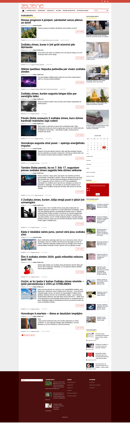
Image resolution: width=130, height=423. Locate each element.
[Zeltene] (23, 10)
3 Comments (49, 64)
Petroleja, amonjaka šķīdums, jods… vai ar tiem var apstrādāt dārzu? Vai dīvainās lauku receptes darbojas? (55, 385)
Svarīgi (40, 40)
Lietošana (91, 382)
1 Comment (44, 113)
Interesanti (41, 10)
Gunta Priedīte (37, 25)
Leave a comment (65, 40)
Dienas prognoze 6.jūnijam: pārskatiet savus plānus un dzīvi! (52, 21)
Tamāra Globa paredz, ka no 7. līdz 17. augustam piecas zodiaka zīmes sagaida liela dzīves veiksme (51, 169)
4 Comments (63, 89)
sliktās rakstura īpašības (52, 89)
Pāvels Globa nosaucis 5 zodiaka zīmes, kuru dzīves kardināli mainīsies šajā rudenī (52, 119)
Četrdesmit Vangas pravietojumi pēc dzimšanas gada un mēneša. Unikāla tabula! (102, 336)
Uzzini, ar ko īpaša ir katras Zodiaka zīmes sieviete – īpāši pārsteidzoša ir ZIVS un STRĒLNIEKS (52, 283)
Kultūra (58, 10)
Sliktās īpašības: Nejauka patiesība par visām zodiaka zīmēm (53, 70)
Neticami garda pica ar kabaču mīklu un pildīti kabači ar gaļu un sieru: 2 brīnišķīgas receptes (55, 396)
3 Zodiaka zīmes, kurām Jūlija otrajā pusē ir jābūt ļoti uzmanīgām (52, 201)
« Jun (87, 153)
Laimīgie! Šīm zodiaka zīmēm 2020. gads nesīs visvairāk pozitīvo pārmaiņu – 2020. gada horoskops (101, 356)
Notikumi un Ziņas (82, 10)
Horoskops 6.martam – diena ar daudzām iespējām (51, 313)
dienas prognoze (49, 40)
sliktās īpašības (43, 89)
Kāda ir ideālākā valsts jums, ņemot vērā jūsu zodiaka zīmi (53, 233)
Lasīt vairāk (80, 31)
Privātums (91, 387)
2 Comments (44, 277)
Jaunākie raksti (31, 10)
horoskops (56, 40)
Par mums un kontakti (94, 385)
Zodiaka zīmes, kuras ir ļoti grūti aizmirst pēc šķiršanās (48, 46)
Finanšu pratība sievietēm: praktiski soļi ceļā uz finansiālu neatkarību (54, 407)
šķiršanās (42, 64)
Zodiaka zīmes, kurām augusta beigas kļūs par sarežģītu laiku (49, 95)
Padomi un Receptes (69, 10)
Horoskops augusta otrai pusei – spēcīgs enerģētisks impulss (53, 144)
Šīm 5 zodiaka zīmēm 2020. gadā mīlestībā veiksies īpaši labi (52, 258)
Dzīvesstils (50, 10)
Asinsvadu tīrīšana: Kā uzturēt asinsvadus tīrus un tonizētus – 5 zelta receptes (102, 365)
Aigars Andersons (38, 50)
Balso (97, 194)
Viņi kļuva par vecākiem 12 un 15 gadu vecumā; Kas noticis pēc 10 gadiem (101, 346)
